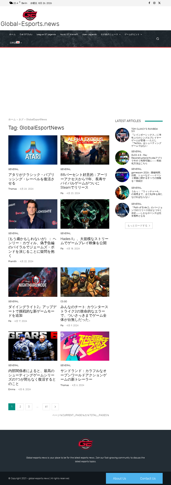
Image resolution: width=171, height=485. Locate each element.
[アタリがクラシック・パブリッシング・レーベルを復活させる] (32, 150)
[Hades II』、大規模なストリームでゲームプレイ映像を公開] (84, 214)
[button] (158, 39)
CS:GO (63, 301)
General (13, 169)
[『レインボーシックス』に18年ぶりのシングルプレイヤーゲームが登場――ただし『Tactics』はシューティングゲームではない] (122, 135)
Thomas (12, 189)
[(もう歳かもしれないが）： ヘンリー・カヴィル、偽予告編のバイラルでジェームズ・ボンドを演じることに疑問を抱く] (32, 214)
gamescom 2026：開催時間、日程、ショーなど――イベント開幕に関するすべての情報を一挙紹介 (146, 176)
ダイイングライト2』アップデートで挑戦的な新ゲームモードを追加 (32, 311)
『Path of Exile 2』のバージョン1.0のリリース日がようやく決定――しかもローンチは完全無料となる (146, 211)
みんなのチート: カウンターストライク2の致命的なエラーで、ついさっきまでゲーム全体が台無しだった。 (84, 313)
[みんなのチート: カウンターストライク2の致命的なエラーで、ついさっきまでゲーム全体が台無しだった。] (84, 282)
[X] (159, 3)
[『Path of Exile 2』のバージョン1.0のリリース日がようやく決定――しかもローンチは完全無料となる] (122, 210)
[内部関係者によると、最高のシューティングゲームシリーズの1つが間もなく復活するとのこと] (32, 346)
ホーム (12, 119)
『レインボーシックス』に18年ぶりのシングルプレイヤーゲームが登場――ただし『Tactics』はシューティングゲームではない (146, 140)
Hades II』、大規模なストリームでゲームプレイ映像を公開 (84, 241)
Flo (61, 193)
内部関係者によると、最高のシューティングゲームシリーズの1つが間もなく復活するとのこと (32, 377)
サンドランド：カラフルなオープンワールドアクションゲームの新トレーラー (83, 375)
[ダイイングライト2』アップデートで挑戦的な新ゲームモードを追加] (32, 282)
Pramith (12, 261)
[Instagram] (154, 3)
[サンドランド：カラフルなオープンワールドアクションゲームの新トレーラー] (84, 346)
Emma (11, 389)
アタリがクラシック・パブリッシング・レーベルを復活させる (31, 179)
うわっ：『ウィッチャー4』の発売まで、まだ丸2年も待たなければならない (146, 194)
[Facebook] (149, 3)
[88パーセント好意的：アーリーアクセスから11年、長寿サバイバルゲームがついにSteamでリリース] (84, 150)
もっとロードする (137, 225)
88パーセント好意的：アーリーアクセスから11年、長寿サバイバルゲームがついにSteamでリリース (84, 181)
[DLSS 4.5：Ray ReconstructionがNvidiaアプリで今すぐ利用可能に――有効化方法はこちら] (122, 157)
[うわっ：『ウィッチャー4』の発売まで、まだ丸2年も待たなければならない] (122, 192)
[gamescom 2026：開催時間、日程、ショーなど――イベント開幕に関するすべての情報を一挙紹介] (122, 175)
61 (46, 406)
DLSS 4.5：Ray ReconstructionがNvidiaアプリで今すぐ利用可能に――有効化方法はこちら (146, 159)
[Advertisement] (85, 81)
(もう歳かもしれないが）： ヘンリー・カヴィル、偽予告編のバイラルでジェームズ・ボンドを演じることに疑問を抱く (32, 247)
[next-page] (55, 406)
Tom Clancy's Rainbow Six (144, 130)
